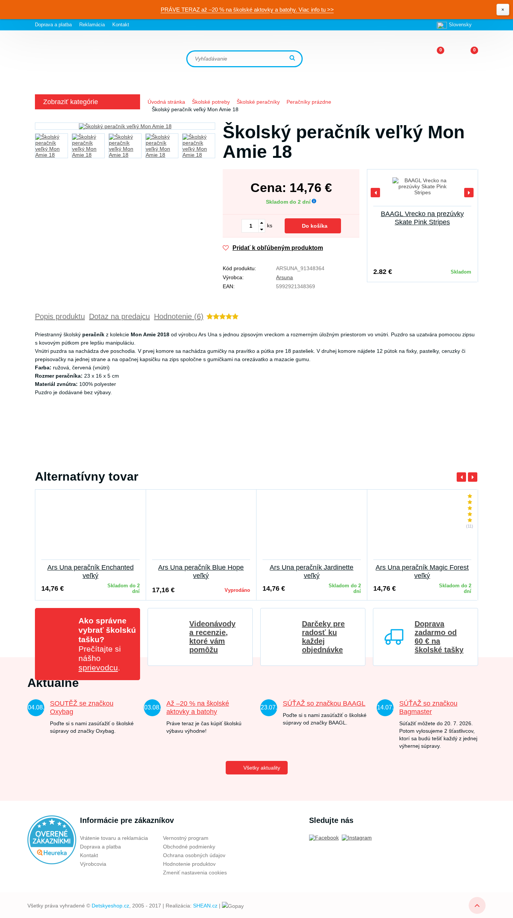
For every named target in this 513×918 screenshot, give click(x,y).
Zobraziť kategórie (70, 102)
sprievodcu (98, 667)
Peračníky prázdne (309, 102)
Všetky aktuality (261, 768)
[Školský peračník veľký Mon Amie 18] (125, 126)
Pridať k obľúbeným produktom (277, 248)
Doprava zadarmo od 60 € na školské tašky (439, 637)
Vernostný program (185, 838)
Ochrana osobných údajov (194, 855)
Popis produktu (60, 316)
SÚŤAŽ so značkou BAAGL (324, 703)
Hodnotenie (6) (179, 316)
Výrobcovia (93, 864)
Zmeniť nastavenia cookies (195, 873)
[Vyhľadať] (293, 58)
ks (269, 225)
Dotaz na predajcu (119, 316)
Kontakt (120, 24)
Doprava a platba (53, 24)
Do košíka (314, 226)
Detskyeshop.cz (110, 906)
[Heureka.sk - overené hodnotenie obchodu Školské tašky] (51, 839)
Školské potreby (211, 102)
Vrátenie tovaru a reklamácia (114, 838)
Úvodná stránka (166, 102)
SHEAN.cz (205, 906)
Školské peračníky (258, 102)
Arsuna (284, 277)
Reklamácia (92, 24)
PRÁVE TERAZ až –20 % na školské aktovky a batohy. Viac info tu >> (247, 9)
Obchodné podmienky (189, 847)
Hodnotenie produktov (189, 864)
